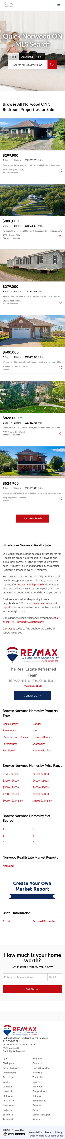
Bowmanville (39, 1100)
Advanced (27, 56)
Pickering (37, 1072)
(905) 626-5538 (33, 685)
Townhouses (10, 730)
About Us (8, 921)
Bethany (36, 1095)
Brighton (37, 1058)
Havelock (7, 1091)
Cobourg (37, 1063)
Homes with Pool (42, 750)
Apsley (36, 1109)
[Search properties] (52, 64)
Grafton (36, 1105)
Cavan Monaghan (41, 1114)
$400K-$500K (40, 780)
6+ (34, 842)
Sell (40, 56)
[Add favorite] (61, 171)
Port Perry (8, 1100)
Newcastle (8, 1105)
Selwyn (36, 1119)
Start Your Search (32, 518)
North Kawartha (41, 1067)
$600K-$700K (40, 787)
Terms (48, 1132)
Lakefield (7, 1086)
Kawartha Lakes (11, 1067)
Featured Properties (44, 921)
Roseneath (8, 1119)
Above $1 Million (42, 800)
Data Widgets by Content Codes (46, 1135)
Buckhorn (8, 1114)
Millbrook (8, 1095)
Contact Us (31, 695)
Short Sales (38, 743)
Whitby (6, 1081)
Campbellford (39, 1091)
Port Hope (8, 1077)
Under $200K (10, 773)
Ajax (5, 1058)
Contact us (9, 628)
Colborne (7, 1109)
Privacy (58, 1132)
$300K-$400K (11, 780)
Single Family (10, 723)
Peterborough (10, 1072)
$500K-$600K (11, 787)
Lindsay (36, 1081)
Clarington (8, 1063)
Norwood (8, 865)
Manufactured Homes (15, 737)
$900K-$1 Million (13, 800)
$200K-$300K (40, 773)
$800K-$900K (40, 793)
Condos (37, 723)
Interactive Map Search (30, 584)
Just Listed (9, 750)
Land (35, 730)
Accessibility (35, 1132)
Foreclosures (10, 743)
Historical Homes (42, 737)
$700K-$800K (11, 793)
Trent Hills (37, 1077)
